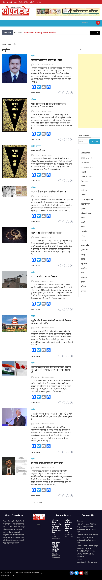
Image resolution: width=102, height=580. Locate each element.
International (86, 176)
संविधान (33, 99)
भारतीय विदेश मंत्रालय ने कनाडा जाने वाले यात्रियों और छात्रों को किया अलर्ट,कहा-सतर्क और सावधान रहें (51, 370)
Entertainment (87, 167)
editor (37, 65)
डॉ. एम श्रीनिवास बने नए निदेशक (44, 276)
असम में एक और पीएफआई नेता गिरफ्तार (46, 232)
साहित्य (83, 291)
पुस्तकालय (84, 250)
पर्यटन (83, 236)
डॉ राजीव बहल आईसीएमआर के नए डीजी (47, 463)
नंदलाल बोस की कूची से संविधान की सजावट (48, 191)
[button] (39, 525)
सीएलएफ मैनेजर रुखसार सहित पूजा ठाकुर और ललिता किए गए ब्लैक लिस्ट (56, 526)
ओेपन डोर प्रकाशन (87, 213)
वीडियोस (32, 2)
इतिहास (83, 208)
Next (41, 502)
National (84, 181)
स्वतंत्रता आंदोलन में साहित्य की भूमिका (46, 60)
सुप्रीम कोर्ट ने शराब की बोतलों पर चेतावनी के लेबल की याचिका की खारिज (51, 322)
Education (85, 163)
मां (24, 32)
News (83, 185)
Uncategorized (87, 199)
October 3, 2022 (48, 377)
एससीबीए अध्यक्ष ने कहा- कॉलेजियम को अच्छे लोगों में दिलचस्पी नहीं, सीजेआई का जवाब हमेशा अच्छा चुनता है (51, 416)
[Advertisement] (90, 91)
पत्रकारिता (84, 231)
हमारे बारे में (40, 2)
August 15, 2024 (49, 65)
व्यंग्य (82, 272)
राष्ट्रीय (33, 55)
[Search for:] (88, 23)
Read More (35, 93)
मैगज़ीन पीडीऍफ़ (23, 2)
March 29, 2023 (49, 196)
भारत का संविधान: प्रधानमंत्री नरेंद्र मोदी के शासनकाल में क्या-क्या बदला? (48, 105)
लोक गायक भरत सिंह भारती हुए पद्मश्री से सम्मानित (55, 547)
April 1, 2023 (48, 111)
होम (3, 2)
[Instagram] (86, 573)
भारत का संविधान (38, 150)
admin (37, 237)
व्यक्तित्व (84, 268)
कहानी (83, 222)
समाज (83, 282)
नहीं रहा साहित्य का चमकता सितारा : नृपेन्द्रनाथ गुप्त (68, 525)
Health (83, 172)
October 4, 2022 (48, 237)
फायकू (83, 254)
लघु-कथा (84, 263)
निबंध (82, 227)
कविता (83, 217)
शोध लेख (84, 277)
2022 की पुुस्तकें (86, 158)
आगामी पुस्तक (85, 204)
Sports (83, 195)
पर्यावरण (83, 240)
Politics (84, 190)
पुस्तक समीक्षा (85, 245)
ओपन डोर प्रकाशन (12, 2)
